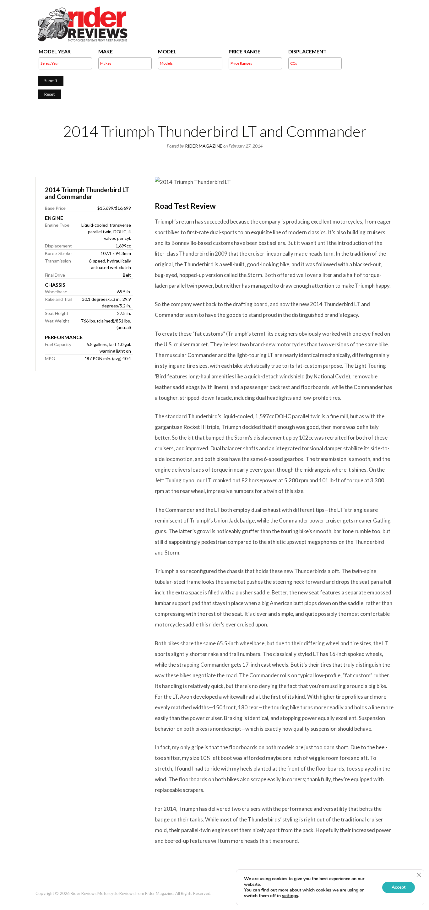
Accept (398, 887)
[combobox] (65, 63)
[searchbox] (88, 63)
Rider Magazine (203, 146)
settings (290, 896)
